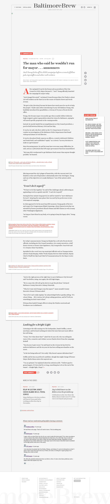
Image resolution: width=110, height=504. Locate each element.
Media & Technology (44, 490)
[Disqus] (49, 444)
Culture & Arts (43, 485)
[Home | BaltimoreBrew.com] (55, 5)
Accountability (43, 478)
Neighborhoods (43, 492)
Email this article (85, 81)
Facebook (82, 7)
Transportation (43, 497)
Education (42, 487)
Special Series (26, 480)
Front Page (25, 478)
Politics (25, 58)
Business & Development (46, 480)
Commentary (42, 481)
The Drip (24, 481)
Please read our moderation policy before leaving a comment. (43, 421)
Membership (59, 487)
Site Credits (76, 497)
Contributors (60, 480)
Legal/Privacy (60, 485)
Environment (42, 488)
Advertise (59, 483)
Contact (58, 481)
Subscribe (77, 480)
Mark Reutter (34, 58)
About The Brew (60, 478)
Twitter (84, 7)
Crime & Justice (43, 483)
